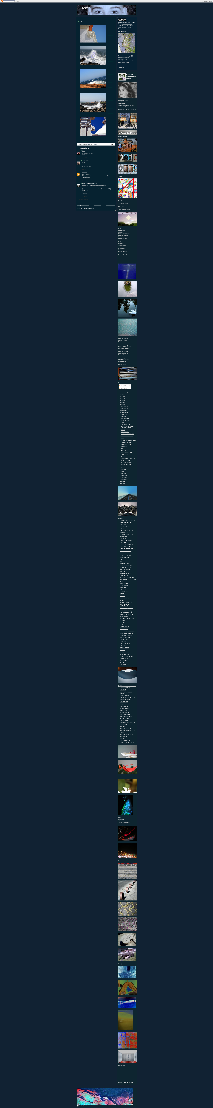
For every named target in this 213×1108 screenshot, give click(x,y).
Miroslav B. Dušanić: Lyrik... (126, 602)
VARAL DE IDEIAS (124, 654)
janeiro (123, 479)
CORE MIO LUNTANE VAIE (126, 563)
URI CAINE (122, 738)
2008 (121, 404)
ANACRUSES (123, 542)
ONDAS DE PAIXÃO (126, 444)
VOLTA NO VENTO (124, 658)
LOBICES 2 (122, 594)
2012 (121, 396)
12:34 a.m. (84, 157)
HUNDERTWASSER (125, 714)
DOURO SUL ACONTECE (126, 573)
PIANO (121, 624)
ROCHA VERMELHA (125, 637)
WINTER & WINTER (125, 740)
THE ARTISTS (123, 736)
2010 (121, 400)
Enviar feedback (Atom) (88, 208)
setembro (123, 412)
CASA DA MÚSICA (124, 695)
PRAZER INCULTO (124, 627)
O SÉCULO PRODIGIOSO (126, 614)
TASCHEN (122, 726)
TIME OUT (123, 416)
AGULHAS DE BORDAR (127, 436)
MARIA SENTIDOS (124, 598)
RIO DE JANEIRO (125, 420)
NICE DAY (123, 456)
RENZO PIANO (123, 724)
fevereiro (123, 477)
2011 (121, 398)
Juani (83, 151)
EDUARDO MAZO (124, 706)
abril (122, 473)
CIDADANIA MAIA (124, 557)
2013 (121, 394)
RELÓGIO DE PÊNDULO (126, 635)
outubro (123, 410)
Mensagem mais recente (83, 205)
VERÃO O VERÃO (125, 460)
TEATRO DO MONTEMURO (126, 734)
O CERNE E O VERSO (125, 610)
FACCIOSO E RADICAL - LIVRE (128, 577)
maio (122, 471)
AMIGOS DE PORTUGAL (126, 540)
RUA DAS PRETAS (124, 639)
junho (122, 469)
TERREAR (122, 650)
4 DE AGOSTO (124, 450)
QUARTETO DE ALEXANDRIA (127, 631)
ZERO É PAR (123, 662)
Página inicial (97, 205)
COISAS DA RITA (124, 702)
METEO (122, 600)
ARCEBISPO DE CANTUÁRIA (127, 544)
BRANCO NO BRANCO (125, 555)
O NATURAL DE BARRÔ (126, 612)
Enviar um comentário (84, 199)
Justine (84, 160)
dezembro (124, 406)
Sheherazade (124, 446)
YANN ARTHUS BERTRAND (127, 742)
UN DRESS (122, 652)
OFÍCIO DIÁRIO (124, 616)
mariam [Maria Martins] (88, 183)
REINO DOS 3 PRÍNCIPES (126, 633)
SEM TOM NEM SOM (125, 643)
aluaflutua (86, 8)
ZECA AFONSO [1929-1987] (128, 458)
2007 (121, 482)
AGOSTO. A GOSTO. (126, 464)
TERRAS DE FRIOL (124, 648)
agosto (123, 414)
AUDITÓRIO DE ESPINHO (126, 546)
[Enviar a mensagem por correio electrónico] (112, 144)
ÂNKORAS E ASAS (124, 664)
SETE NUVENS (123, 645)
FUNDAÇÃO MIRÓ (124, 708)
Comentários (123, 388)
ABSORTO (122, 528)
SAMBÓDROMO (125, 418)
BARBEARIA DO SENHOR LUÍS (128, 549)
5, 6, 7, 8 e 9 (124, 448)
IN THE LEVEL (123, 587)
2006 (121, 484)
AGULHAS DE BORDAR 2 (127, 434)
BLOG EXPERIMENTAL (125, 551)
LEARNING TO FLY (126, 424)
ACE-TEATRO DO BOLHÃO (126, 687)
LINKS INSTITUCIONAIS (126, 716)
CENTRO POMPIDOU (125, 699)
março (123, 475)
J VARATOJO (123, 589)
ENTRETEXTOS (124, 575)
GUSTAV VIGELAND (125, 712)
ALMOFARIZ (123, 538)
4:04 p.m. (84, 180)
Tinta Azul (130, 74)
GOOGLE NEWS (124, 710)
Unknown (84, 172)
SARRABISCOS (124, 641)
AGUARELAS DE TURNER (126, 532)
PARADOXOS (123, 620)
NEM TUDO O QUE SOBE (126, 608)
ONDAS (123, 430)
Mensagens (123, 385)
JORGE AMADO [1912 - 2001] (128, 440)
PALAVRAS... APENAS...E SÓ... (128, 618)
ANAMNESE (123, 690)
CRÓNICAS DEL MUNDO (126, 565)
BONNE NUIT (124, 454)
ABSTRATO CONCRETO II (126, 530)
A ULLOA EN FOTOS (125, 526)
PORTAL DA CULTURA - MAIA (127, 722)
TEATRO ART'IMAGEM (125, 728)
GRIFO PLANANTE (124, 583)
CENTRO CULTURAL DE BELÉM (128, 697)
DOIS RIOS (122, 571)
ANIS (122, 438)
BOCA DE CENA (124, 553)
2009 (121, 402)
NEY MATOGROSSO (126, 462)
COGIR (121, 561)
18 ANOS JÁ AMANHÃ (126, 452)
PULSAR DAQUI (124, 629)
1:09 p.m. (84, 169)
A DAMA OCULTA (124, 524)
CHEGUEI (123, 422)
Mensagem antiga (110, 205)
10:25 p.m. (84, 196)
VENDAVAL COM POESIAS (126, 656)
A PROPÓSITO (125, 432)
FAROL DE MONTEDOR (127, 442)
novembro (124, 408)
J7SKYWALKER (124, 591)
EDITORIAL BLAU (124, 704)
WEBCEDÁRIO (123, 660)
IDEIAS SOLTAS (124, 585)
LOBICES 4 (122, 596)
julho (122, 467)
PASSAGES (123, 622)
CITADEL (122, 559)
